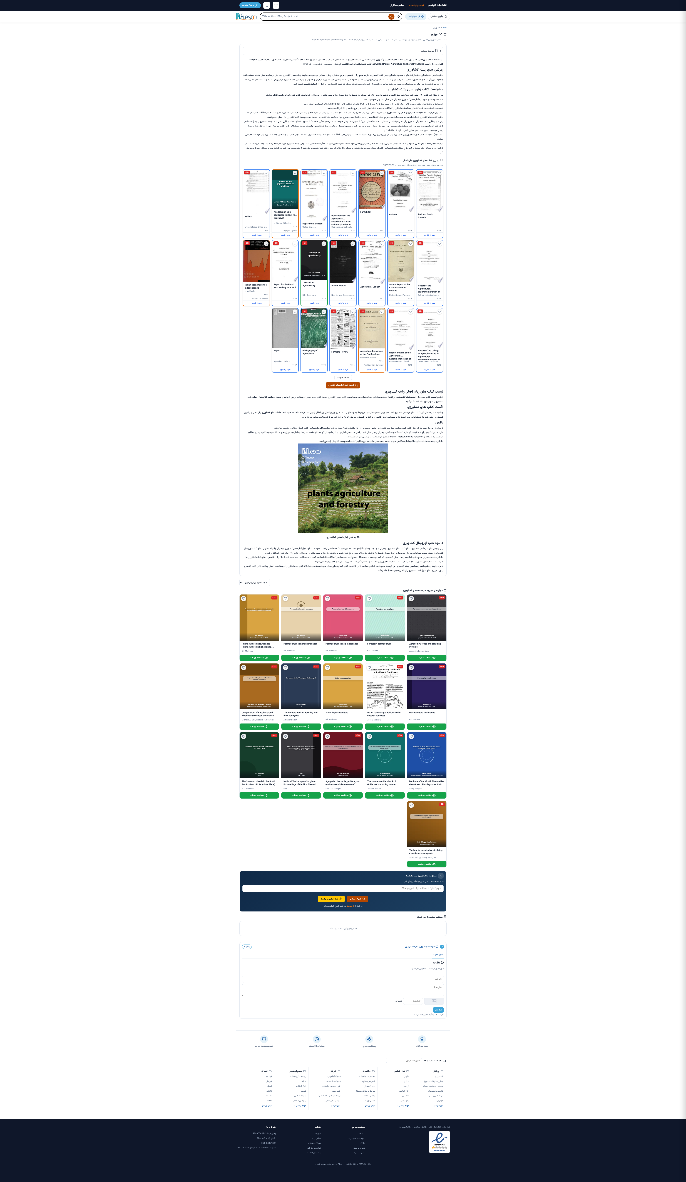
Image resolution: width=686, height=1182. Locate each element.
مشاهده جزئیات (424, 657)
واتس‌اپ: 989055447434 (264, 1133)
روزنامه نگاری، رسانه (298, 1076)
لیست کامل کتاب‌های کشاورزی (341, 385)
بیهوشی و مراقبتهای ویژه (433, 1086)
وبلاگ (363, 1143)
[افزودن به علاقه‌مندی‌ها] (439, 173)
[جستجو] (391, 17)
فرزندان (269, 1081)
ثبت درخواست (416, 5)
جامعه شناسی (300, 1095)
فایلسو (307, 84)
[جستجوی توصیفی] (399, 17)
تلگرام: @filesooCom (266, 1138)
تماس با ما (316, 1138)
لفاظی (406, 1081)
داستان (269, 1095)
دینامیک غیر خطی (332, 1100)
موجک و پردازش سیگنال (365, 1091)
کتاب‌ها (362, 1133)
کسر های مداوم (368, 1081)
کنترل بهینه (370, 1100)
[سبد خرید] (266, 5)
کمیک (269, 1086)
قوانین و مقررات (314, 1148)
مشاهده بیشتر (343, 377)
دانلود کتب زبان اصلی (419, 566)
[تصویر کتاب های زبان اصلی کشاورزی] (343, 532)
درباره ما (317, 1133)
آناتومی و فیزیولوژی (435, 1091)
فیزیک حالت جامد (332, 1081)
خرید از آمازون (429, 235)
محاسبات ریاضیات (367, 1076)
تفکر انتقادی (301, 1086)
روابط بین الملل (299, 1100)
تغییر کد (399, 1001)
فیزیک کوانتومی (333, 1076)
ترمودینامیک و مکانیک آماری (329, 1095)
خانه (445, 27)
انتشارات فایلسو (437, 5)
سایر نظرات (438, 954)
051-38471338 (268, 1143)
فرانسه (406, 1086)
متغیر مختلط (369, 1095)
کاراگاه (269, 1100)
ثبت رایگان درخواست (329, 899)
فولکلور (269, 1076)
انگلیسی (405, 1095)
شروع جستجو (355, 899)
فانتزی (269, 1091)
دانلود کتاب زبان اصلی (262, 397)
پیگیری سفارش (397, 5)
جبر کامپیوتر (369, 1086)
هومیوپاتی (439, 1100)
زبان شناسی (404, 1091)
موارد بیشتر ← (437, 1105)
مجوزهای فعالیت (314, 1152)
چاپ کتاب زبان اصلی (425, 143)
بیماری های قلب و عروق (433, 1081)
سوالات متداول (314, 1143)
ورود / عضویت (248, 5)
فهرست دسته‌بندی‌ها (356, 1138)
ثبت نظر (438, 1010)
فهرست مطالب (428, 51)
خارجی (406, 1076)
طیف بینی (336, 1091)
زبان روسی (405, 1100)
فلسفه (303, 1091)
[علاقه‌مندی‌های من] (276, 5)
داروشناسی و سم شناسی (433, 1095)
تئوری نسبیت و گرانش (331, 1086)
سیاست (303, 1081)
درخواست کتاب (303, 95)
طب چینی (439, 1076)
